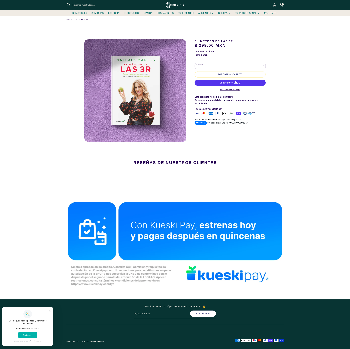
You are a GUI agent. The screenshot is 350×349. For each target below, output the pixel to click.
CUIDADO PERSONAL (246, 13)
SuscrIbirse (203, 313)
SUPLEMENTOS (186, 13)
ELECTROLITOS (132, 13)
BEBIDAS (223, 13)
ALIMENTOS (204, 13)
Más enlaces (270, 13)
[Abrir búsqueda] (68, 5)
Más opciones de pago (230, 89)
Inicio (68, 20)
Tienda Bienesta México (95, 342)
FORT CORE (114, 13)
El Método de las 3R (80, 20)
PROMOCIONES (79, 13)
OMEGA (148, 13)
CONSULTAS (97, 13)
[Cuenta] (274, 5)
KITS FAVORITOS (165, 13)
